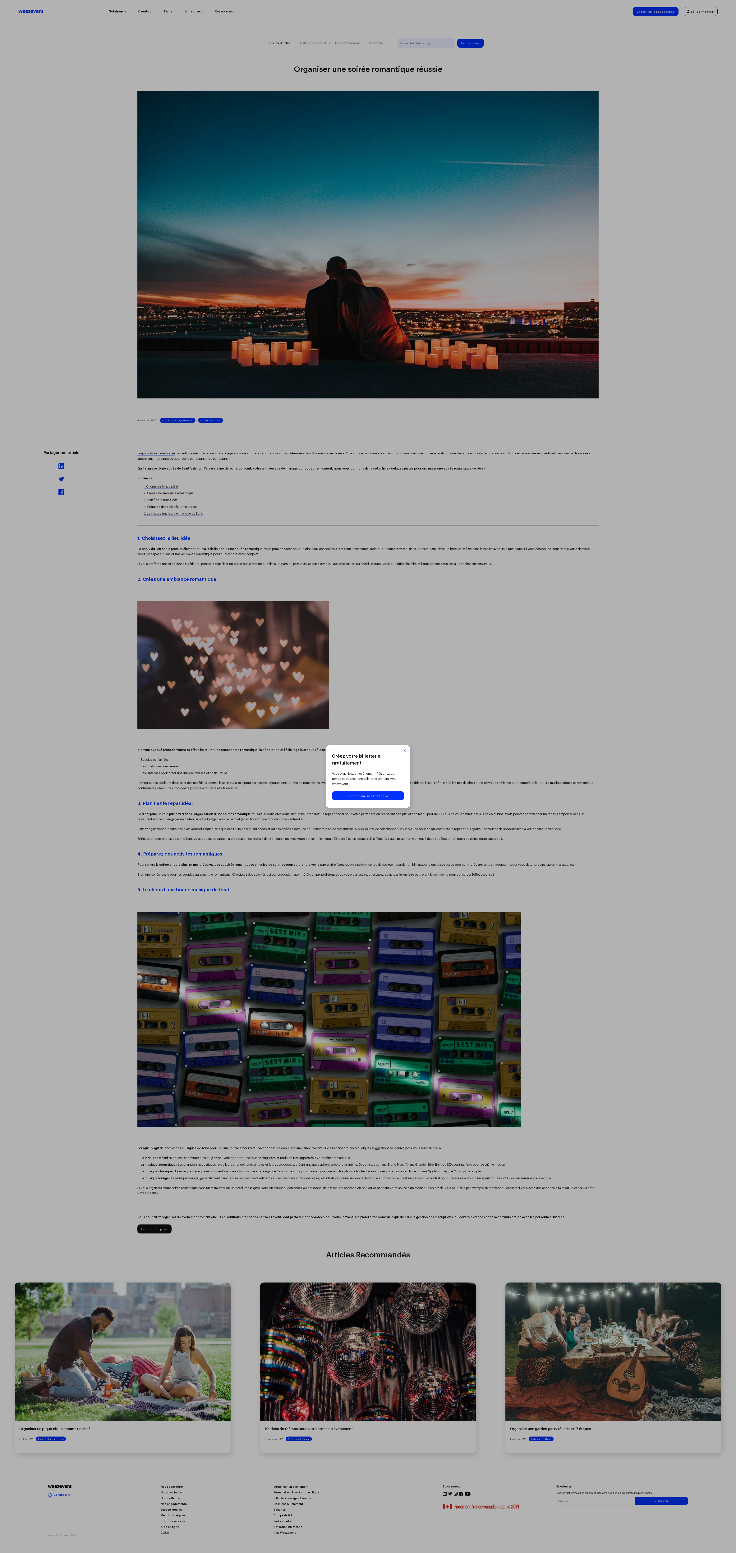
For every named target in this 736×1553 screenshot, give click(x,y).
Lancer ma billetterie (368, 796)
